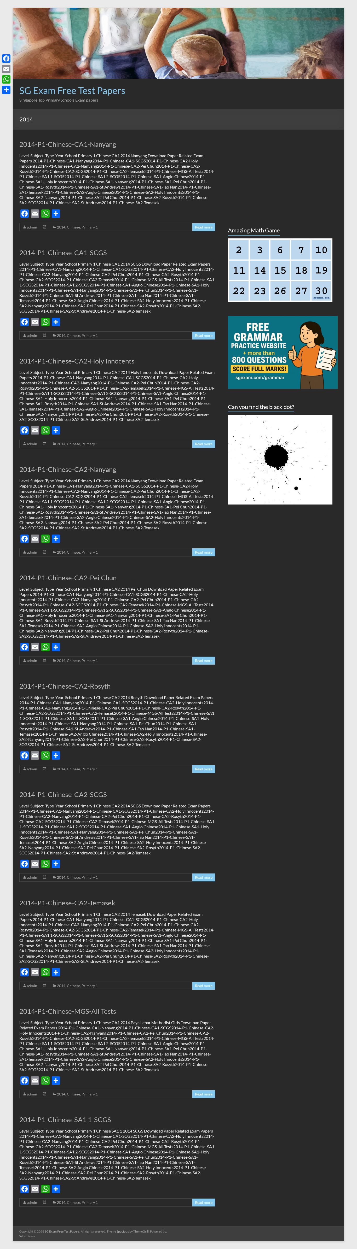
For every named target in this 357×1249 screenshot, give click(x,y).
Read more (203, 227)
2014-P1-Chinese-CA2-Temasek (67, 903)
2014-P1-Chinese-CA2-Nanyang (67, 469)
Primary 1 (90, 227)
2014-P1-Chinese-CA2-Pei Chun (68, 577)
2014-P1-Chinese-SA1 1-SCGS (65, 1119)
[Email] (6, 69)
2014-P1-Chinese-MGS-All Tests (67, 1011)
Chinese (73, 227)
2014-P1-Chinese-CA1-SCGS (63, 252)
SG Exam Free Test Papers (72, 90)
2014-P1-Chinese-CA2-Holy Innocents (76, 361)
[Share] (6, 90)
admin (32, 227)
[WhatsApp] (6, 79)
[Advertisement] (242, 97)
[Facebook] (6, 58)
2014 (61, 227)
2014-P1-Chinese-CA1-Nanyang (67, 144)
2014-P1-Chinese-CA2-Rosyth (65, 686)
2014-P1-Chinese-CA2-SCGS (63, 794)
